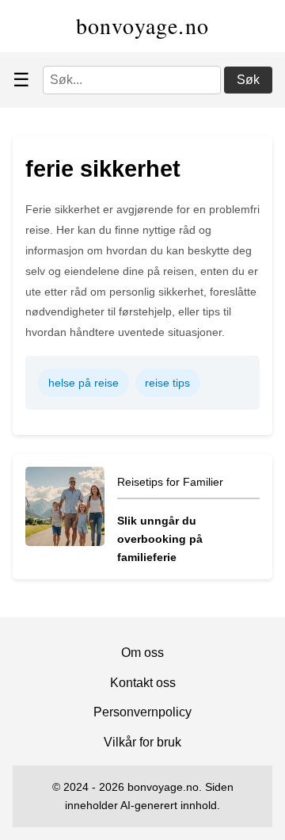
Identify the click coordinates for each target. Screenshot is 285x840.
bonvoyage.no (143, 25)
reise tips (167, 382)
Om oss (142, 652)
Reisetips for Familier (170, 481)
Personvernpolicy (142, 712)
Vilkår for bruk (142, 742)
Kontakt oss (143, 682)
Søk (248, 79)
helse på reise (83, 382)
